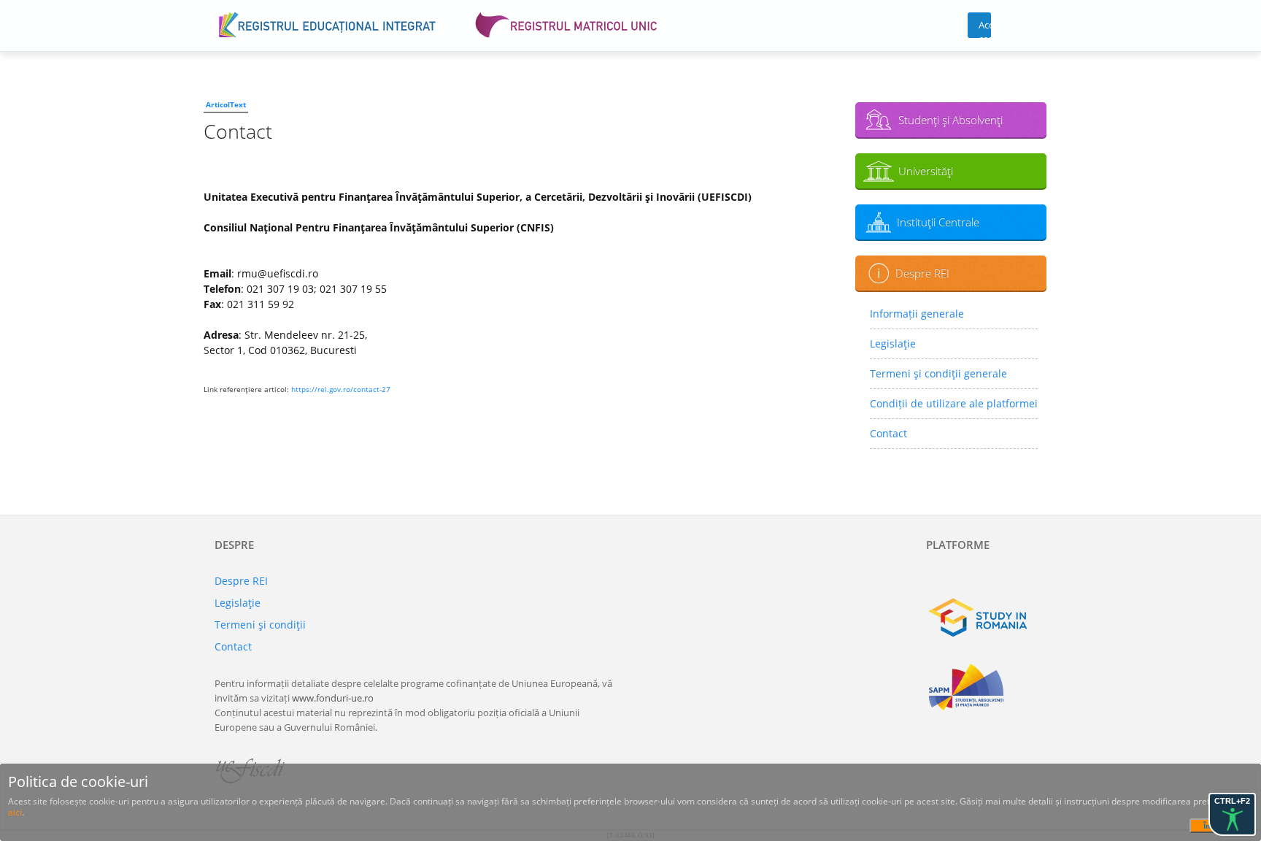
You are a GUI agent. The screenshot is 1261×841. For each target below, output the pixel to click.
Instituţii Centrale (938, 222)
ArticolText (226, 104)
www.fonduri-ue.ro (333, 697)
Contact (888, 433)
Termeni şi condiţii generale (938, 373)
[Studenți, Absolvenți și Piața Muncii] (986, 687)
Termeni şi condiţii (260, 624)
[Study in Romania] (986, 618)
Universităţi (925, 171)
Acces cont (985, 28)
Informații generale (917, 313)
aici (15, 812)
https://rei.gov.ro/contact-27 (340, 389)
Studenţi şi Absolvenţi (950, 119)
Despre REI (922, 273)
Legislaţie (893, 343)
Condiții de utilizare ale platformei (954, 403)
